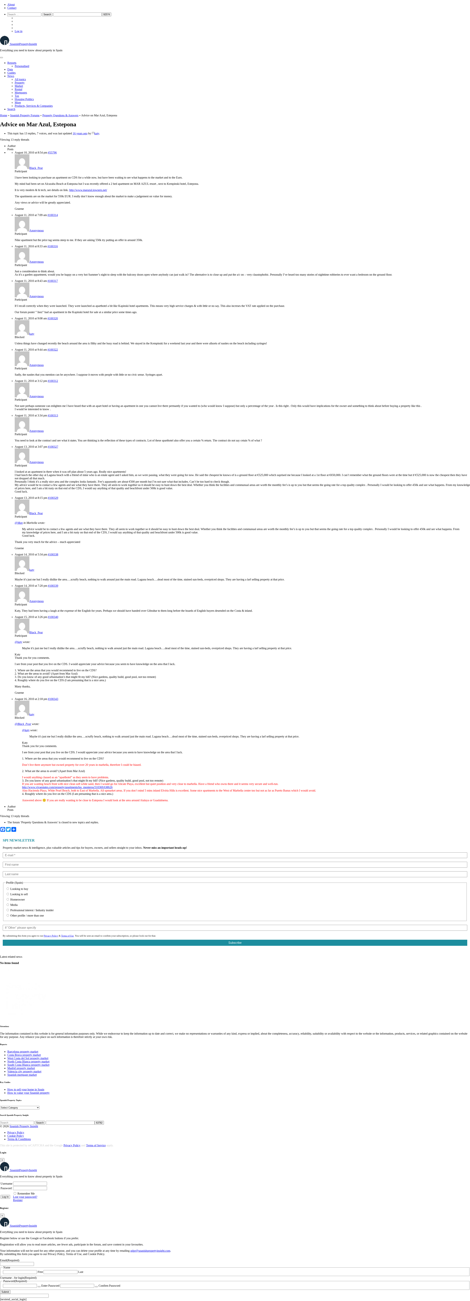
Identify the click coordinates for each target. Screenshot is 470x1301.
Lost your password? (25, 1196)
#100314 (53, 215)
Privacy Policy (51, 935)
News (10, 76)
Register (18, 1200)
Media (14, 904)
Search (11, 109)
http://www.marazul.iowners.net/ (88, 190)
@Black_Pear (23, 724)
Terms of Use (67, 935)
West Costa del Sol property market (27, 1058)
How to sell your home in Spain (25, 1089)
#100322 (53, 349)
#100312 (53, 380)
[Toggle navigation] (1, 57)
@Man (19, 522)
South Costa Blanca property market (28, 1064)
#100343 (53, 699)
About (11, 4)
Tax (17, 95)
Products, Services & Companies (34, 105)
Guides (11, 72)
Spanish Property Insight (24, 1126)
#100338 (53, 554)
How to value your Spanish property (28, 1092)
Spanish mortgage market (22, 1074)
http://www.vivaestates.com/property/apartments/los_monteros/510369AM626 (67, 787)
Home (3, 115)
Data (10, 69)
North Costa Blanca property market (28, 1061)
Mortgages (21, 92)
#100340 (53, 617)
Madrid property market (21, 1068)
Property (20, 82)
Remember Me (26, 1193)
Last (80, 1271)
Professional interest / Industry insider (32, 910)
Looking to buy (19, 888)
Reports (11, 62)
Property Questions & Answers (60, 115)
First (40, 1271)
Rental (18, 89)
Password (6, 1188)
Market (19, 86)
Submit (5, 1292)
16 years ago (80, 133)
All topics (20, 79)
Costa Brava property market (24, 1054)
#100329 (53, 497)
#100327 (53, 446)
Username (6, 1183)
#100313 (53, 415)
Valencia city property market (24, 1071)
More (18, 102)
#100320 (53, 318)
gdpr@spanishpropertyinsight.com (150, 1250)
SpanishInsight (23, 44)
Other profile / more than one (27, 915)
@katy (18, 642)
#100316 (53, 246)
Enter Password (50, 1285)
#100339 (53, 585)
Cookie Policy (15, 1135)
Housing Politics (24, 99)
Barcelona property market (22, 1051)
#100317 (53, 280)
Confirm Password (109, 1285)
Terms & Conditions (19, 1139)
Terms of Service (96, 1145)
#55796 (52, 152)
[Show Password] (39, 1286)
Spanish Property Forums (24, 115)
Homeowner (17, 899)
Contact (11, 7)
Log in (18, 31)
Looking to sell (19, 894)
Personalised (22, 66)
